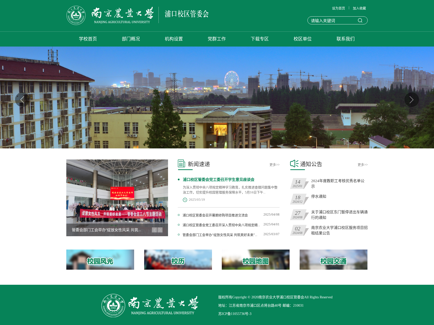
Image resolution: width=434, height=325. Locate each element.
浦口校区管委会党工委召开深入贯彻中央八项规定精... (221, 225)
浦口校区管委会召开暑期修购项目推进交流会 (215, 215)
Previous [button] (22, 99)
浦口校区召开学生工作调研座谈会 (100, 230)
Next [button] (411, 99)
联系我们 (346, 39)
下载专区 (260, 39)
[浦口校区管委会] (137, 16)
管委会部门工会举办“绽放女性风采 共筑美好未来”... (220, 235)
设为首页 (338, 8)
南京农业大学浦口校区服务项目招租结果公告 (339, 230)
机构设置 (174, 39)
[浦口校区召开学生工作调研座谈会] (117, 197)
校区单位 (303, 39)
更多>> (274, 165)
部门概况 (131, 39)
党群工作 (217, 39)
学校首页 (88, 39)
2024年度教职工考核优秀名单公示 (337, 183)
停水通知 (318, 196)
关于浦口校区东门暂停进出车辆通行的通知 (339, 215)
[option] (217, 97)
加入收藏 (359, 8)
